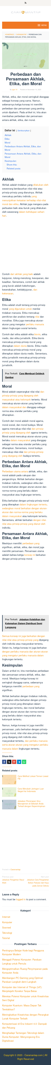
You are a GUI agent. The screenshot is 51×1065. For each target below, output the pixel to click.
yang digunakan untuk (20, 308)
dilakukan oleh (40, 184)
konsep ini (29, 554)
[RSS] (25, 3)
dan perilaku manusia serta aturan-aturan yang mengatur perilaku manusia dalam (25, 744)
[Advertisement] (25, 245)
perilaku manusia (35, 324)
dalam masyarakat (20, 440)
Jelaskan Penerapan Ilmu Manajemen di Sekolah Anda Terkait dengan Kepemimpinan (31, 804)
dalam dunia (20, 345)
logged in (21, 899)
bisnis (37, 334)
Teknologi (7, 932)
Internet (6, 916)
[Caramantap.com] (25, 12)
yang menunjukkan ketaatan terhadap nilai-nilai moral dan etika (24, 200)
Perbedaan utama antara (15, 471)
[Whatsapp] (24, 762)
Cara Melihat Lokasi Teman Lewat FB (33, 777)
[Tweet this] (9, 762)
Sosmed (6, 927)
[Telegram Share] (19, 762)
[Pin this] (14, 762)
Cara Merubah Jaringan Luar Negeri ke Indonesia (31, 790)
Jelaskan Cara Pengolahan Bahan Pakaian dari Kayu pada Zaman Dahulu (38, 881)
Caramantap (15, 869)
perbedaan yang (31, 543)
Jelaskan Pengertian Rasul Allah (13, 879)
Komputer (7, 922)
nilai (37, 316)
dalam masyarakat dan (14, 407)
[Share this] (4, 762)
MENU (44, 25)
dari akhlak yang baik (21, 274)
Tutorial (6, 938)
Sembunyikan (24, 130)
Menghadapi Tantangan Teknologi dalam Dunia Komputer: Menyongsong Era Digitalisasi (23, 1036)
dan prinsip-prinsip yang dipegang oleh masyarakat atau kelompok (23, 395)
